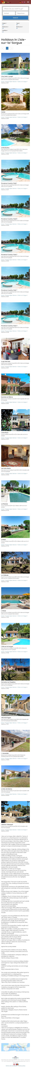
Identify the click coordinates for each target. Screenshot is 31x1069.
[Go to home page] (6, 2)
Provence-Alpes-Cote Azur (11, 81)
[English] (24, 2)
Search (15, 18)
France (2, 81)
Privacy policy (21, 1066)
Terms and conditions (11, 1066)
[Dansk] (22, 2)
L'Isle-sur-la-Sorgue (22, 81)
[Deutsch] (20, 2)
